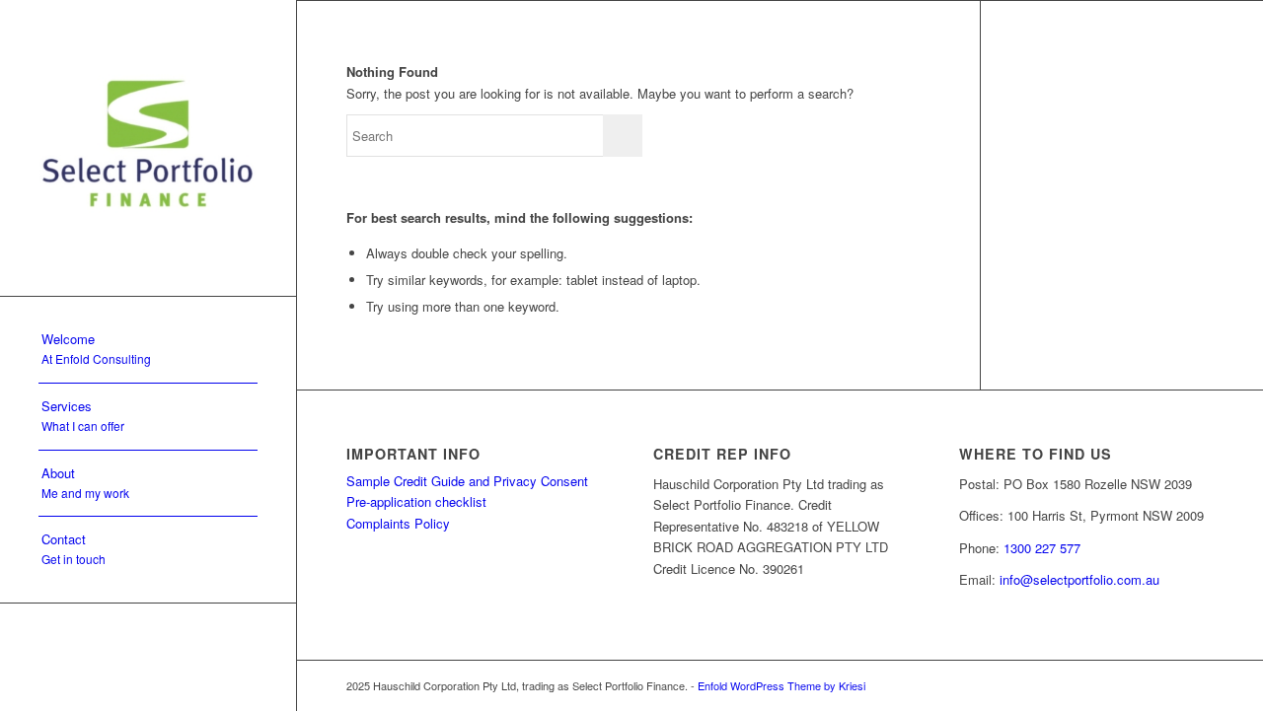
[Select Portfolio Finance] (148, 147)
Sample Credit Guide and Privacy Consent (467, 480)
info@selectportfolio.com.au (1079, 579)
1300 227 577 (1041, 547)
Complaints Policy (398, 523)
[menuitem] (148, 350)
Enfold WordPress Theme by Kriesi (781, 685)
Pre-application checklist (416, 501)
